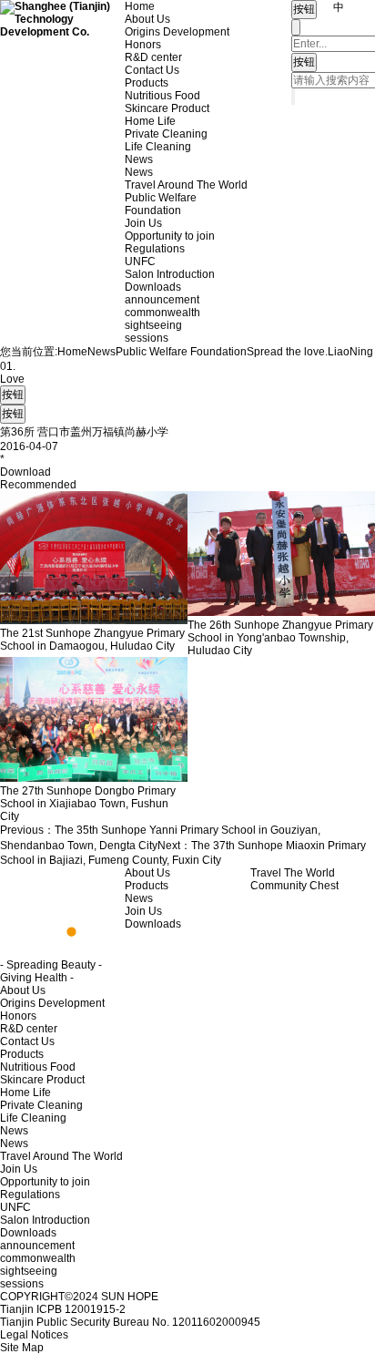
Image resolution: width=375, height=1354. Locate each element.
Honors (143, 44)
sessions (146, 338)
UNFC (140, 261)
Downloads (153, 287)
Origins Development (177, 32)
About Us (147, 19)
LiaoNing (350, 351)
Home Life (150, 121)
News (139, 159)
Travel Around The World (186, 185)
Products (146, 83)
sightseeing (153, 325)
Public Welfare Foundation (161, 204)
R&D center (153, 57)
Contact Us (152, 70)
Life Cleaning (158, 146)
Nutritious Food (162, 95)
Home (140, 6)
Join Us (143, 223)
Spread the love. (287, 351)
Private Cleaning (166, 134)
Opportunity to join (170, 236)
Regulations (155, 248)
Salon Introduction (170, 274)
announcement (162, 299)
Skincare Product (167, 108)
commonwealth (162, 312)
